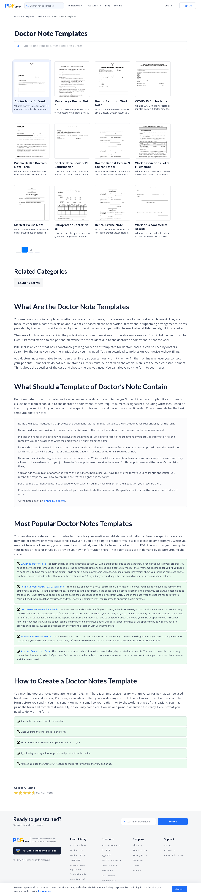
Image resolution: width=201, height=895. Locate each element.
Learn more (44, 890)
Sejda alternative (78, 874)
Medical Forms (44, 16)
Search (173, 821)
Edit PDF (106, 850)
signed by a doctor (54, 501)
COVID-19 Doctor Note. (33, 563)
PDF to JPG (107, 870)
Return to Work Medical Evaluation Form (42, 586)
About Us (137, 845)
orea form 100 (77, 879)
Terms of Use (140, 850)
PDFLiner (39, 850)
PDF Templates (78, 845)
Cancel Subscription (174, 855)
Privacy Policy (140, 855)
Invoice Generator (111, 845)
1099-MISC (75, 860)
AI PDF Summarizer (112, 860)
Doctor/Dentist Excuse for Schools (39, 609)
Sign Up (187, 5)
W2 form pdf (76, 850)
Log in (168, 5)
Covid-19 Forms (29, 283)
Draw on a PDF (109, 865)
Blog (108, 5)
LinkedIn (137, 865)
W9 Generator (109, 880)
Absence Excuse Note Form (36, 651)
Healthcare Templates (24, 16)
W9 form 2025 (77, 855)
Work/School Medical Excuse (36, 636)
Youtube (137, 870)
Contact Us (170, 850)
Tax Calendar (108, 875)
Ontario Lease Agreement (77, 867)
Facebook (138, 860)
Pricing (118, 5)
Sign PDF (106, 855)
